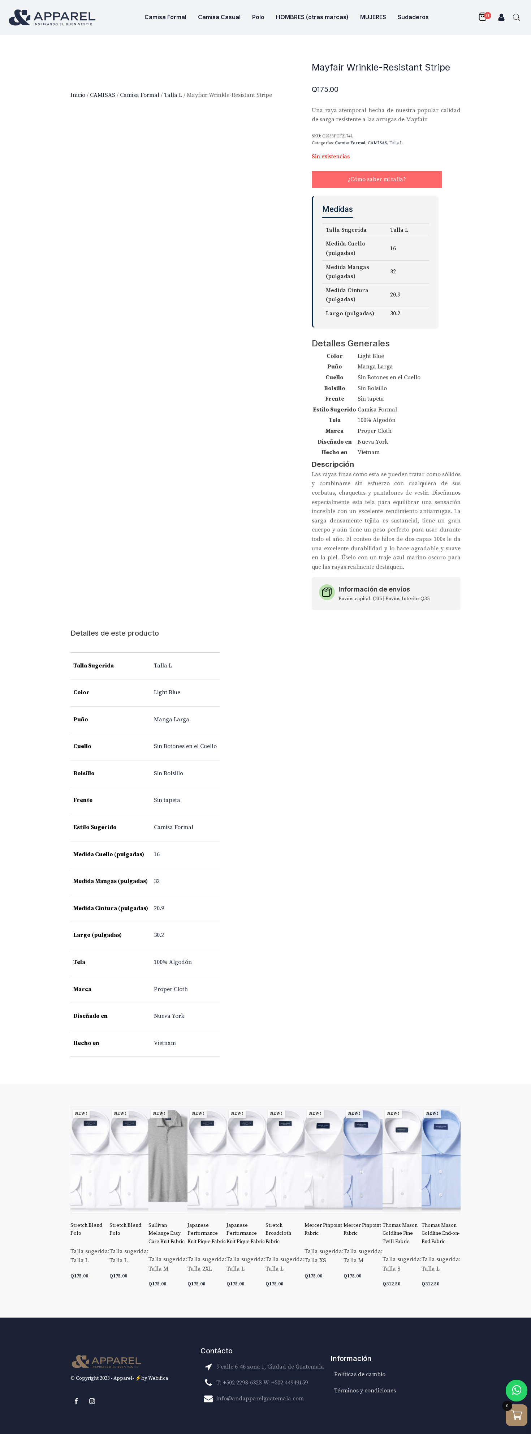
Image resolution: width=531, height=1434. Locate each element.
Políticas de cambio (359, 1374)
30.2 (159, 935)
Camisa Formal (165, 17)
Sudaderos (413, 17)
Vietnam (165, 1043)
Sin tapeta (167, 800)
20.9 (159, 908)
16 (157, 854)
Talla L (173, 95)
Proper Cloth (171, 989)
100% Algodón (173, 962)
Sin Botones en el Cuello (185, 746)
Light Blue (167, 692)
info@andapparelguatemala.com (260, 1398)
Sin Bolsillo (168, 773)
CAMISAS (102, 95)
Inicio (77, 95)
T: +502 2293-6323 (239, 1382)
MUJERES (373, 17)
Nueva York (169, 1016)
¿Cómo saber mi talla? (377, 179)
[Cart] (484, 17)
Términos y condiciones (365, 1390)
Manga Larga (171, 719)
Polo (258, 17)
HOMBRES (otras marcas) (312, 17)
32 (157, 881)
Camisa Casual (219, 17)
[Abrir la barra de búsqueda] (516, 17)
